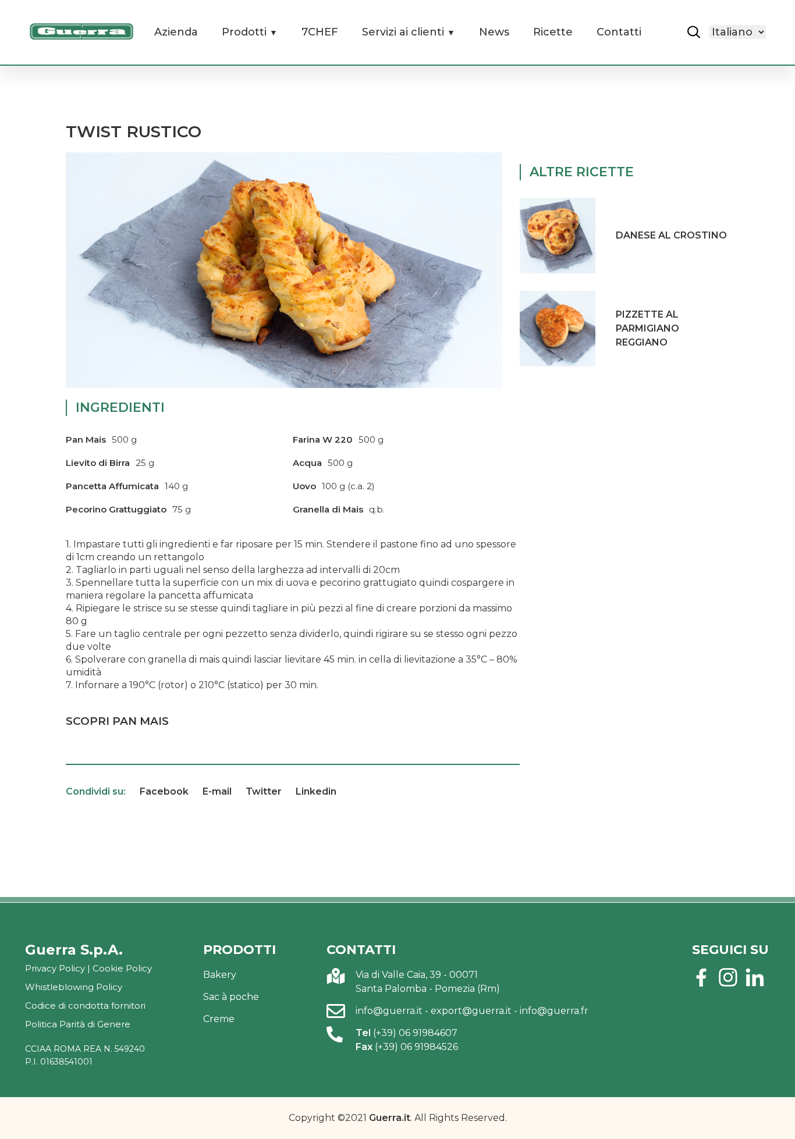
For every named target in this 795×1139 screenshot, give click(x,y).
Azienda (176, 32)
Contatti (619, 32)
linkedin (755, 977)
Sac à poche (231, 996)
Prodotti (244, 32)
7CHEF (319, 32)
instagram (728, 977)
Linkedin (316, 791)
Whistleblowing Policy (73, 986)
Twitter (264, 791)
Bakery (219, 974)
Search (693, 32)
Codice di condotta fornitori (85, 1005)
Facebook (164, 791)
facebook (701, 977)
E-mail (217, 791)
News (494, 32)
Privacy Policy (55, 968)
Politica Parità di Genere (77, 1024)
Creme (219, 1018)
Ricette (553, 32)
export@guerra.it (471, 1010)
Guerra (81, 31)
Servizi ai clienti (403, 32)
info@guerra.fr (554, 1010)
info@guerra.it (389, 1010)
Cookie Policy (122, 968)
